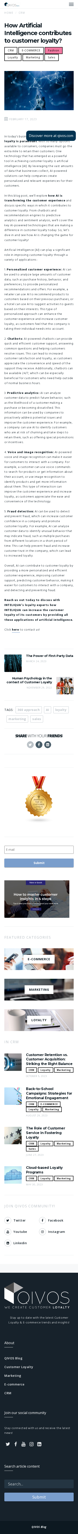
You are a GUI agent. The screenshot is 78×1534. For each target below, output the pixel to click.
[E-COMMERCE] (39, 967)
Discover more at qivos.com (51, 135)
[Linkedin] (39, 1444)
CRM (11, 50)
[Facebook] (15, 1444)
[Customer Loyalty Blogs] (39, 799)
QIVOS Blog (13, 1358)
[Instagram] (31, 1444)
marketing (17, 719)
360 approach (29, 710)
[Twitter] (7, 1444)
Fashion (53, 50)
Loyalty (13, 57)
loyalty (61, 710)
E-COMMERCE (31, 50)
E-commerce (14, 1384)
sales (36, 719)
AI (47, 710)
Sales (51, 57)
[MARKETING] (39, 998)
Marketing (33, 57)
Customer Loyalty (18, 1367)
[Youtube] (23, 1444)
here (16, 629)
